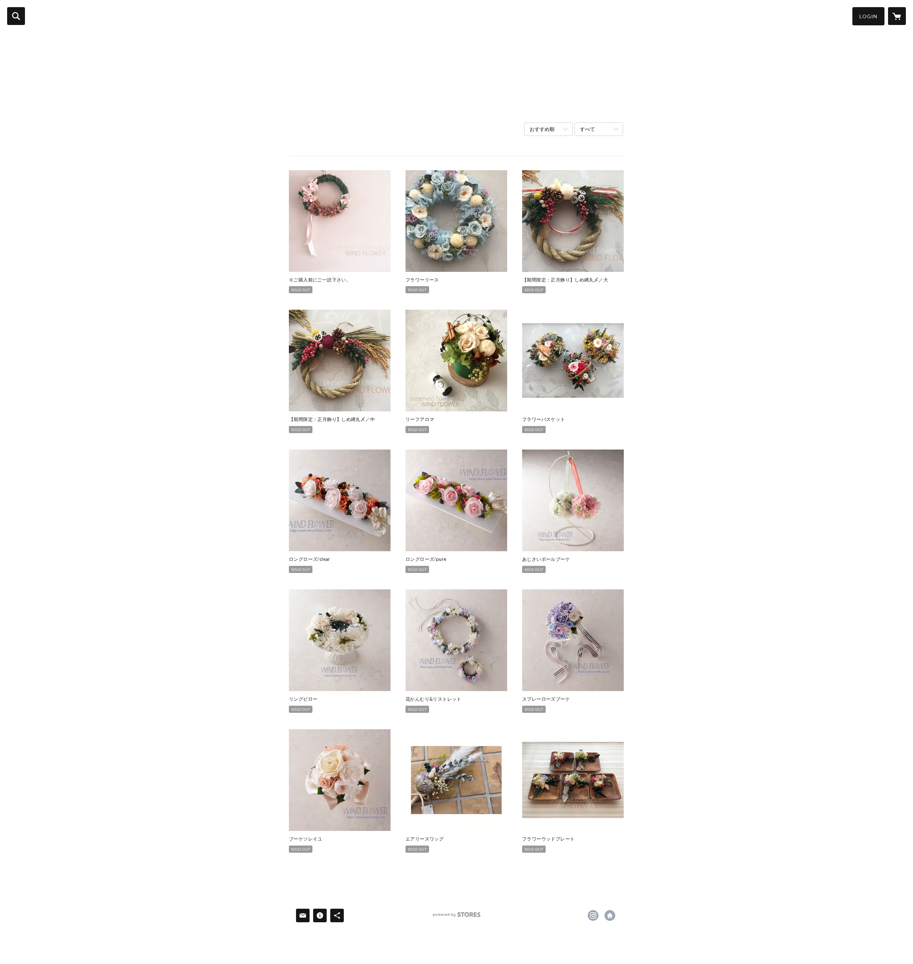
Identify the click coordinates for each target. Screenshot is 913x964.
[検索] (16, 16)
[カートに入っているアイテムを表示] (897, 16)
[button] (868, 16)
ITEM (111, 15)
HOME (56, 15)
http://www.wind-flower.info (610, 915)
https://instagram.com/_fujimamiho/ (593, 915)
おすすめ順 (542, 129)
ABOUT (84, 15)
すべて (587, 129)
